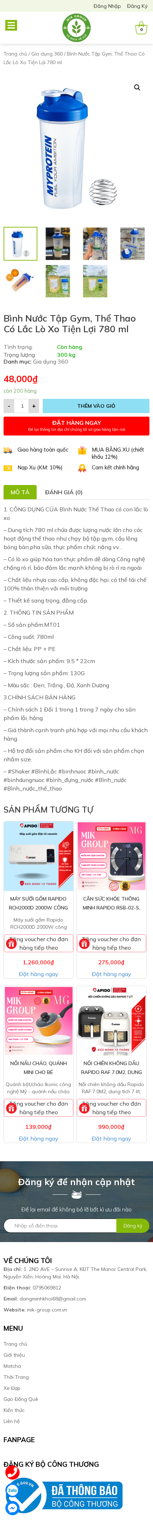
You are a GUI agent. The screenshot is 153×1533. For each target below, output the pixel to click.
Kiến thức (14, 1410)
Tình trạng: (18, 346)
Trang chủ (15, 54)
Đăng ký (137, 6)
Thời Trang (16, 1377)
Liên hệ (12, 1421)
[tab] (20, 492)
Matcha (12, 1366)
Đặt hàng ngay (38, 973)
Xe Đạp (12, 1388)
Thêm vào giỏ (96, 406)
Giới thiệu (14, 1355)
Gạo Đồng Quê (21, 1399)
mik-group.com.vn (35, 1310)
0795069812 (33, 1287)
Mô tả (20, 492)
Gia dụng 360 (47, 54)
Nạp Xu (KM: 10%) (40, 467)
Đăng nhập (107, 6)
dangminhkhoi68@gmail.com (45, 1298)
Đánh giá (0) (64, 492)
